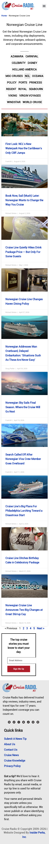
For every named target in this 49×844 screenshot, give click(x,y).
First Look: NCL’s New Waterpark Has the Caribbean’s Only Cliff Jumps (23, 148)
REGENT (11, 89)
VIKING (12, 95)
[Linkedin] (37, 722)
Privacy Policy (12, 766)
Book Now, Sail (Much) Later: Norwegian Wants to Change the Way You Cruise (24, 200)
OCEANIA (37, 76)
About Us (9, 744)
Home (4, 15)
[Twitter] (14, 722)
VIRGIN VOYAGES (30, 95)
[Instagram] (18, 722)
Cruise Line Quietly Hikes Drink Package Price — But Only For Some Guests (23, 252)
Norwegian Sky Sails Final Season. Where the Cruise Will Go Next (22, 407)
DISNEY (32, 63)
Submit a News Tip (15, 738)
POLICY (11, 82)
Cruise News (11, 755)
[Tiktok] (28, 722)
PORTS (23, 82)
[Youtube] (23, 722)
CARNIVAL (32, 56)
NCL (27, 76)
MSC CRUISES (14, 76)
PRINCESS (35, 82)
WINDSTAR (13, 102)
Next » (40, 628)
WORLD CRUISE (32, 102)
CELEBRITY (19, 63)
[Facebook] (9, 722)
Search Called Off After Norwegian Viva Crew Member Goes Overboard (23, 459)
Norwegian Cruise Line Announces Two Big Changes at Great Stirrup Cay (24, 610)
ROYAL (22, 89)
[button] (44, 6)
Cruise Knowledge (14, 760)
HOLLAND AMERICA (24, 69)
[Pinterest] (33, 722)
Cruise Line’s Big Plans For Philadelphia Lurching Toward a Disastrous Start (23, 511)
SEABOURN (36, 89)
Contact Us (10, 749)
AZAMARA (17, 56)
